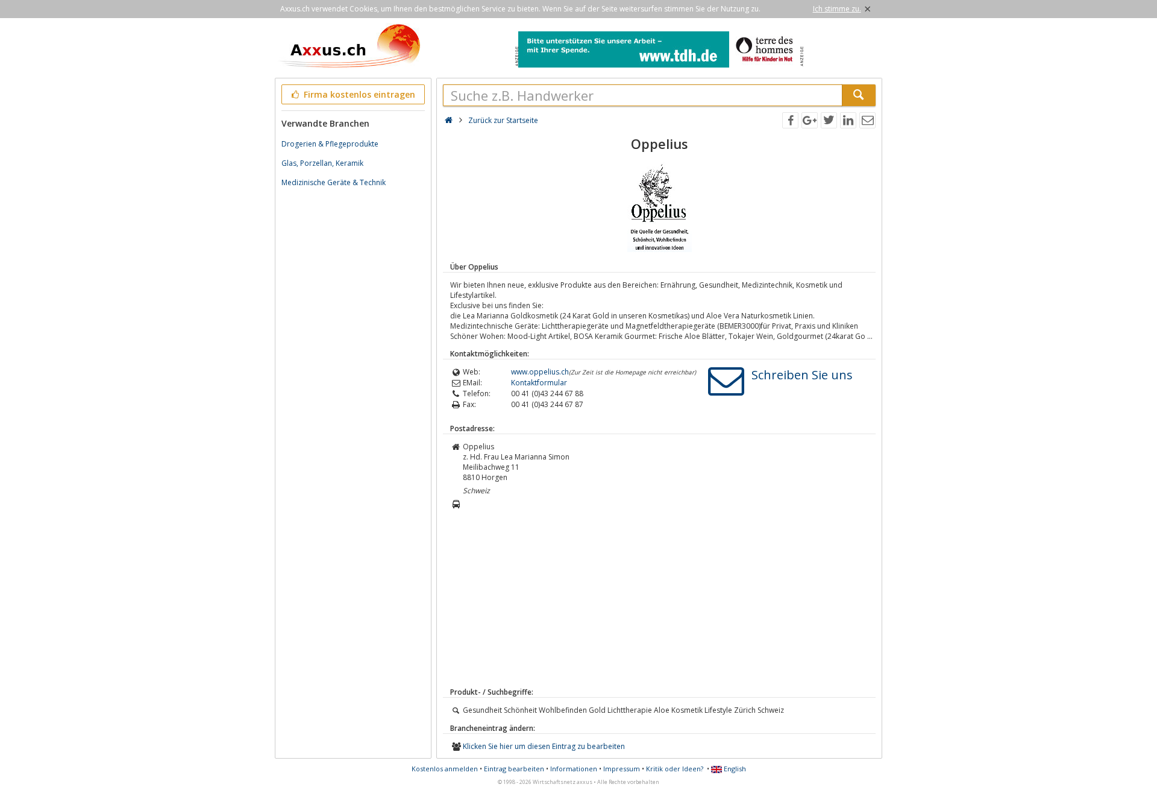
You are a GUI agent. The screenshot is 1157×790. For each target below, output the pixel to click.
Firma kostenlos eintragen (358, 94)
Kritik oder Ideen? (674, 768)
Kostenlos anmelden (445, 768)
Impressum (621, 768)
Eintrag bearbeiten (514, 768)
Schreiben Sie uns (802, 375)
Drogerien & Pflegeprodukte (329, 144)
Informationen (573, 768)
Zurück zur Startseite (503, 120)
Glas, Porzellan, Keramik (322, 163)
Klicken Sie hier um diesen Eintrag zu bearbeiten (544, 746)
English (734, 768)
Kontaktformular (539, 383)
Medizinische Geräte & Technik (333, 182)
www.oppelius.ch (540, 372)
